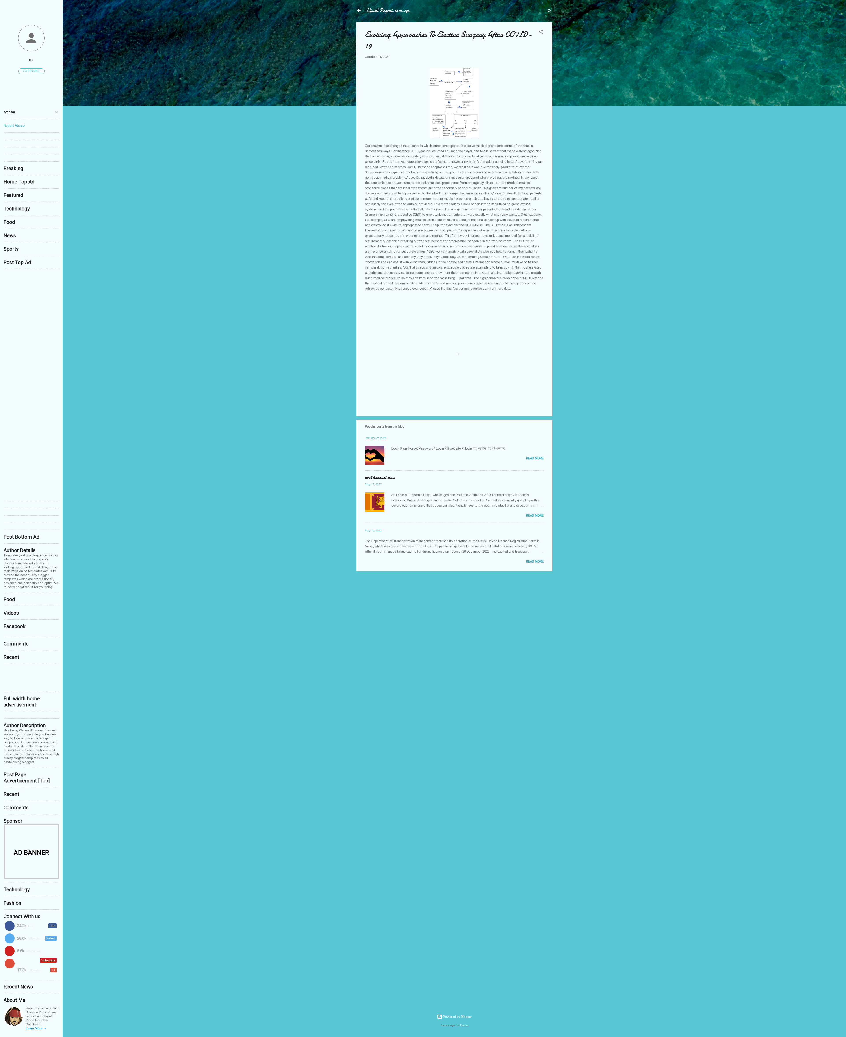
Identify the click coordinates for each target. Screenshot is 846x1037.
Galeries (464, 1025)
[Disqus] (31, 328)
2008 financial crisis (380, 477)
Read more (535, 458)
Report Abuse (14, 126)
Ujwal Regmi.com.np (388, 10)
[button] (541, 32)
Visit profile (31, 71)
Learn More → (36, 1028)
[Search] (549, 12)
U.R (31, 60)
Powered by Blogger (457, 1017)
